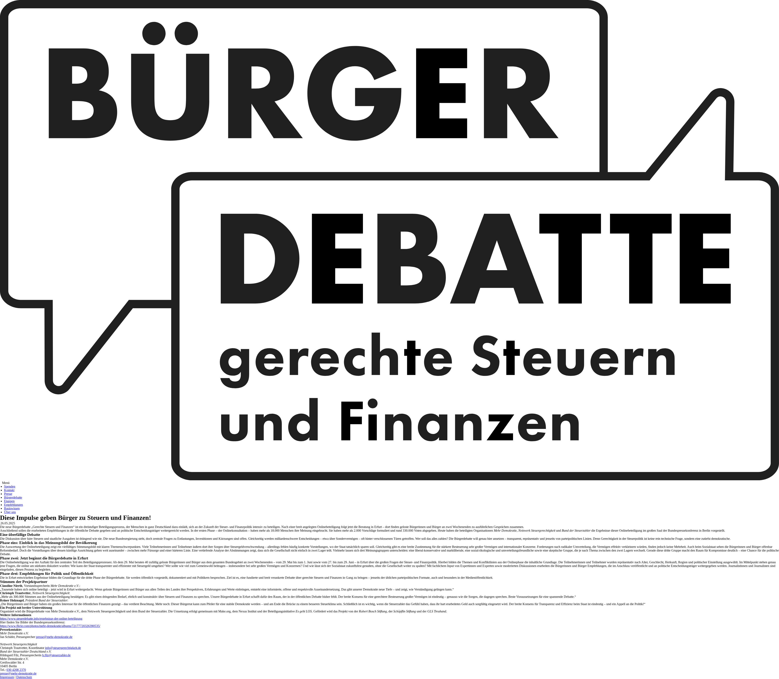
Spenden (9, 486)
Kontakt (9, 490)
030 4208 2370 (16, 669)
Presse (8, 493)
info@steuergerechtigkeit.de (63, 648)
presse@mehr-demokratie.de (54, 637)
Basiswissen (12, 508)
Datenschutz (24, 677)
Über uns (10, 512)
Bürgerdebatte (13, 497)
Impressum (7, 677)
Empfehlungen (13, 504)
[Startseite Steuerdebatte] (389, 479)
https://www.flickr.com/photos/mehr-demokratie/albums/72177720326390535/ (50, 626)
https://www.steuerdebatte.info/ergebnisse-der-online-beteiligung (41, 618)
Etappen (9, 501)
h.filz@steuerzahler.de (56, 655)
